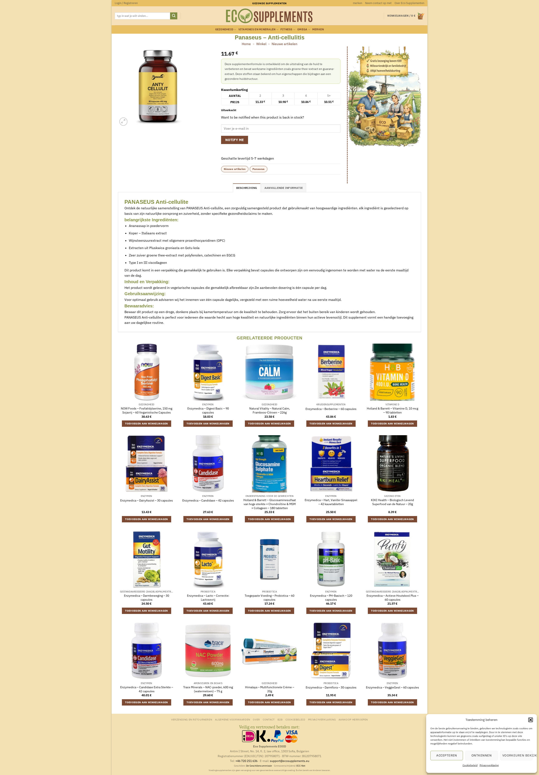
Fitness (286, 29)
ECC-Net (300, 765)
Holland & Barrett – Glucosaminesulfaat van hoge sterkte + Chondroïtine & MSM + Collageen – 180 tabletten (269, 504)
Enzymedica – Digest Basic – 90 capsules (208, 410)
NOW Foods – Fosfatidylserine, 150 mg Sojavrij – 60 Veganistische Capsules (146, 410)
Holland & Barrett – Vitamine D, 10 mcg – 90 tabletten (392, 410)
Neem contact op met (378, 3)
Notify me (234, 140)
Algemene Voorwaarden (232, 719)
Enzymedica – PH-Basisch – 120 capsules (331, 598)
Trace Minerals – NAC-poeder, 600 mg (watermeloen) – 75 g (208, 689)
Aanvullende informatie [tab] (283, 188)
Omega (302, 29)
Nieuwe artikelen (284, 44)
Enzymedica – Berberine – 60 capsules (331, 409)
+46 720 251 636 (246, 761)
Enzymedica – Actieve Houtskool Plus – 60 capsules (393, 598)
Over (256, 719)
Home (246, 44)
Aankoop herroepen (353, 719)
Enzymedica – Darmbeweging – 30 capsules (146, 598)
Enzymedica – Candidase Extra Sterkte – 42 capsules (146, 689)
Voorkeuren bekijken (517, 755)
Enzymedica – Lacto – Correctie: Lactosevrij (208, 598)
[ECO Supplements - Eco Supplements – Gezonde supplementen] (269, 16)
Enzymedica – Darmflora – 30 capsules (331, 687)
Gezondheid (224, 29)
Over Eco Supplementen (409, 3)
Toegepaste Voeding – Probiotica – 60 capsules (269, 598)
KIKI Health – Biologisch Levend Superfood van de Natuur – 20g (392, 502)
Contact (269, 719)
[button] (530, 720)
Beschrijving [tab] (246, 188)
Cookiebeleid (470, 765)
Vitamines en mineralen (257, 29)
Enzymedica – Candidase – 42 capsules (208, 500)
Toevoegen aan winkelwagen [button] (146, 423)
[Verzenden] (173, 16)
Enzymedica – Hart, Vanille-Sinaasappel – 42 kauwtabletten (331, 502)
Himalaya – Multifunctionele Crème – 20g (269, 689)
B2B (280, 719)
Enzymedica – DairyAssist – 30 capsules (146, 500)
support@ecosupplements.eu (289, 761)
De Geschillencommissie (259, 765)
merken (357, 3)
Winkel (261, 44)
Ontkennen (481, 755)
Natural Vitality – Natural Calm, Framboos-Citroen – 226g (269, 410)
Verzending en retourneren (191, 719)
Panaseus (258, 169)
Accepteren (446, 755)
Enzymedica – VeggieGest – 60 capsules (392, 687)
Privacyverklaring (489, 765)
